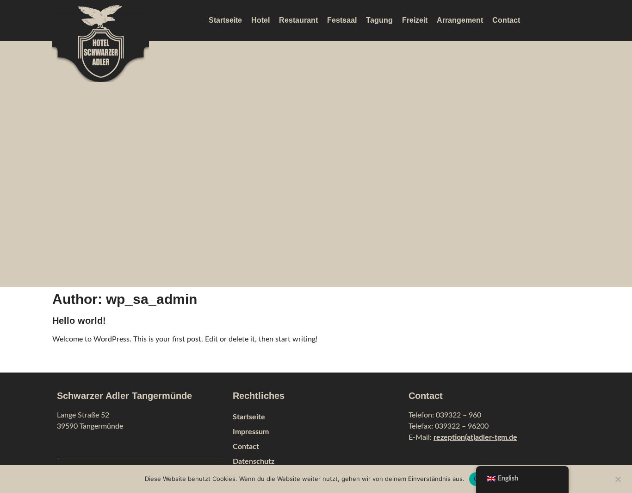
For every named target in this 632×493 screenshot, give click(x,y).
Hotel (260, 20)
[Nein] (617, 478)
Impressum (251, 432)
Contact (506, 20)
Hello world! (79, 321)
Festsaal (342, 20)
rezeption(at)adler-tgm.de (475, 437)
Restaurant (298, 20)
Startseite (225, 20)
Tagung (379, 20)
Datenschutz (253, 461)
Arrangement (460, 20)
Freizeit (415, 20)
